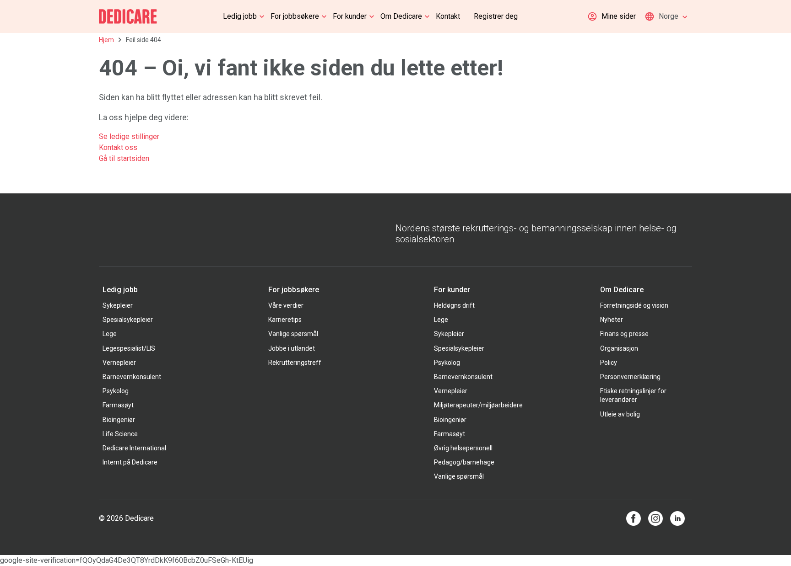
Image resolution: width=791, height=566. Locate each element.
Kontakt (448, 16)
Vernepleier (119, 362)
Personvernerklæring (630, 376)
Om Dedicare (401, 16)
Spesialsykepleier (128, 319)
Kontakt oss (118, 147)
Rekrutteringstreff (294, 362)
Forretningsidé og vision (634, 305)
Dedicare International (134, 448)
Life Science (120, 434)
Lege (110, 333)
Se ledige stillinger (130, 136)
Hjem (106, 39)
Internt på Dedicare (130, 462)
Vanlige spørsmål (293, 333)
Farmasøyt (118, 405)
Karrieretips (285, 319)
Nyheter (611, 319)
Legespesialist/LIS (129, 348)
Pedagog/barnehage (464, 462)
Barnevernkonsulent (132, 376)
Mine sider (618, 16)
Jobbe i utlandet (291, 348)
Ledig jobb (240, 16)
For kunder (350, 16)
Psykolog (116, 391)
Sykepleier (118, 305)
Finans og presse (624, 333)
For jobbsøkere (295, 16)
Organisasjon (619, 348)
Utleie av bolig (620, 414)
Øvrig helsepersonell (463, 448)
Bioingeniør (119, 419)
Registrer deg (496, 16)
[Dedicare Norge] (128, 16)
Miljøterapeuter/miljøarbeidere (478, 405)
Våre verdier (285, 305)
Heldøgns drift (454, 305)
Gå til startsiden (124, 158)
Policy (608, 362)
